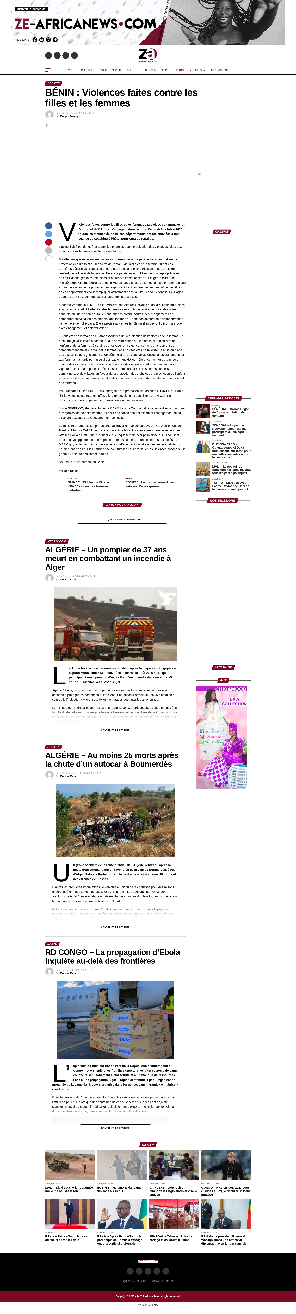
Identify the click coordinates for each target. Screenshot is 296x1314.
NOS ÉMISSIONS (219, 70)
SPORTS (179, 70)
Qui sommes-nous (134, 1281)
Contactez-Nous (162, 1281)
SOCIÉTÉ (116, 70)
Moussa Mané (68, 579)
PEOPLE (165, 70)
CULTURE (132, 70)
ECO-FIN (102, 70)
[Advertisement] (223, 145)
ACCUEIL (72, 70)
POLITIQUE (86, 70)
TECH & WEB (148, 70)
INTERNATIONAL (197, 70)
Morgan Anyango (70, 116)
